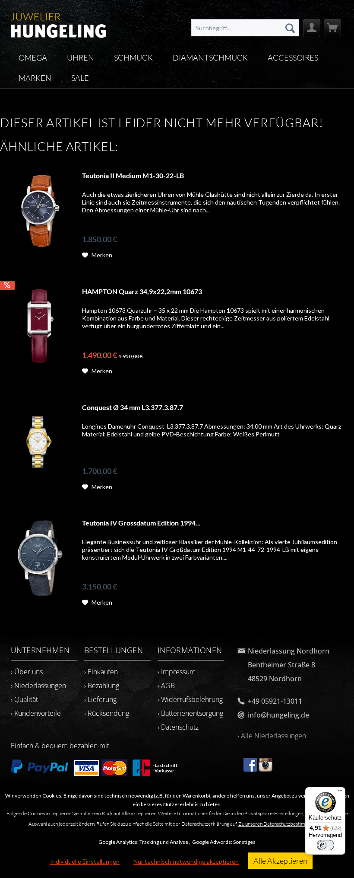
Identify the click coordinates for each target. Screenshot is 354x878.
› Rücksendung (106, 713)
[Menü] (340, 792)
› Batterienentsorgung (190, 713)
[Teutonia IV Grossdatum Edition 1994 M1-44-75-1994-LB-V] (38, 558)
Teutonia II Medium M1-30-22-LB (133, 175)
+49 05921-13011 (275, 701)
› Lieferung (100, 699)
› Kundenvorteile (36, 713)
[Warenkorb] (332, 27)
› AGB (166, 685)
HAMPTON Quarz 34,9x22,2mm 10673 (142, 291)
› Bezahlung (101, 685)
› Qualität (24, 699)
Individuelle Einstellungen (85, 861)
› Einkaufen (101, 671)
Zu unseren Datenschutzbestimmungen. (280, 823)
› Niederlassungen (38, 685)
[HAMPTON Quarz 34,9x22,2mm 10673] (38, 326)
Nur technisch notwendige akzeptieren (186, 861)
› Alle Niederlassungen (271, 735)
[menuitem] (245, 27)
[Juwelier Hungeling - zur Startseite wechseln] (58, 24)
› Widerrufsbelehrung (190, 699)
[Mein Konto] (311, 27)
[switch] (325, 845)
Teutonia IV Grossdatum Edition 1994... (141, 523)
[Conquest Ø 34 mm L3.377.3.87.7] (38, 442)
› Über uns (27, 671)
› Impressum (177, 671)
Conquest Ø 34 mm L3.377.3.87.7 (132, 407)
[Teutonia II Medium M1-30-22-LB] (38, 210)
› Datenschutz (178, 727)
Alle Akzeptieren (280, 860)
